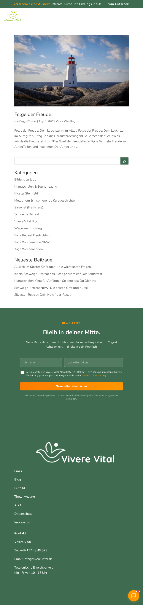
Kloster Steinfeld (26, 193)
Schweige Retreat (26, 214)
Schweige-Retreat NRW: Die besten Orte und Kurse (51, 288)
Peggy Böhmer (27, 121)
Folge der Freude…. (35, 114)
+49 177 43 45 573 (33, 550)
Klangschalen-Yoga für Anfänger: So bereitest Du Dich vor (55, 281)
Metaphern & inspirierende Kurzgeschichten (45, 200)
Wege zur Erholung (28, 228)
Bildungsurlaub (25, 179)
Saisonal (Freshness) (28, 207)
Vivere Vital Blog (65, 121)
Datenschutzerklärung (94, 375)
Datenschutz (23, 514)
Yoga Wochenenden (28, 249)
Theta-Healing (24, 496)
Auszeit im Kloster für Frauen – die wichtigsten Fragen (52, 267)
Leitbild (19, 488)
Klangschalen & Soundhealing (35, 186)
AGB (17, 505)
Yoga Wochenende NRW (32, 242)
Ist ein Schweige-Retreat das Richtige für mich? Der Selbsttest (58, 274)
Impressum (22, 522)
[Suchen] (124, 161)
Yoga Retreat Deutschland (32, 235)
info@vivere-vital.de (38, 559)
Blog (17, 479)
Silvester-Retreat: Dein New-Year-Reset (42, 295)
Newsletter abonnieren (71, 386)
